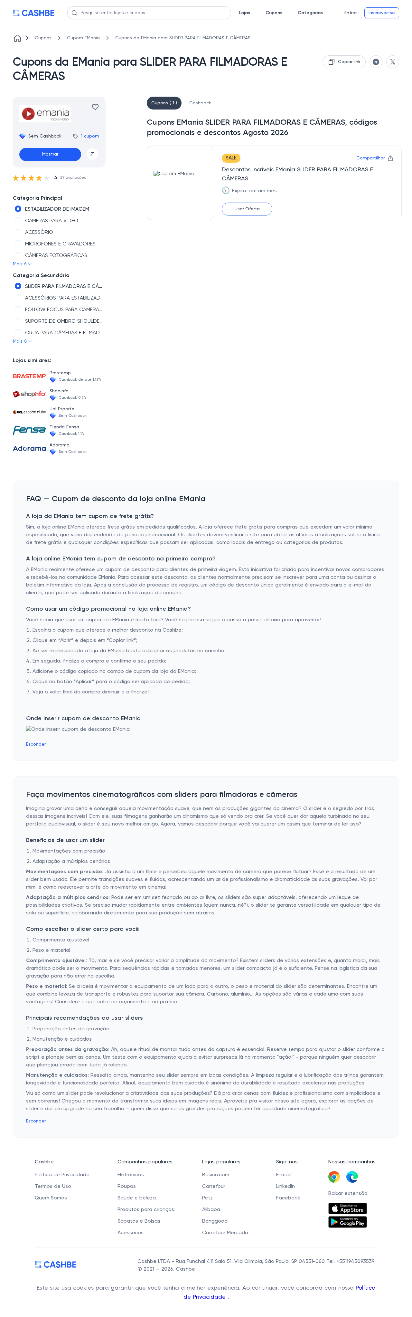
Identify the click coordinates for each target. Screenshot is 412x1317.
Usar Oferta (247, 209)
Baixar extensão (348, 1193)
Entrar (350, 13)
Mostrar (50, 154)
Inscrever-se (382, 13)
